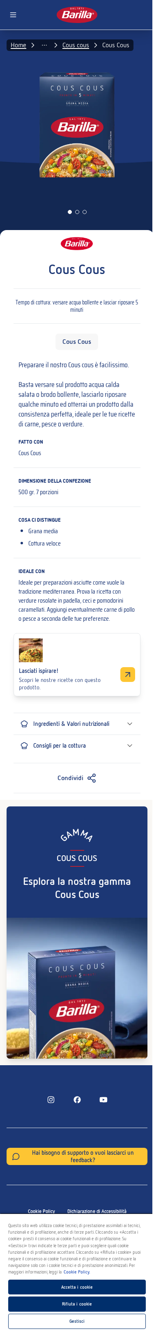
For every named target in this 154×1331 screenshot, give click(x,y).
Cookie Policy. (77, 1271)
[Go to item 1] (70, 212)
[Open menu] (13, 14)
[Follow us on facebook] (77, 1100)
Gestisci (77, 1321)
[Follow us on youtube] (103, 1100)
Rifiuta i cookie (77, 1303)
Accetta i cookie (77, 1287)
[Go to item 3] (85, 212)
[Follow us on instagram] (51, 1100)
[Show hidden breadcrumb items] (44, 45)
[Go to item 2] (77, 212)
